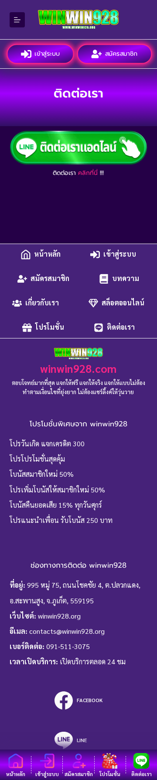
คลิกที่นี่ (88, 172)
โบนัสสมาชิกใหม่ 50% (42, 474)
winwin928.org (59, 615)
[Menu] (17, 19)
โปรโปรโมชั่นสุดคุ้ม (37, 458)
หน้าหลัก (47, 254)
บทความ (125, 278)
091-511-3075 (68, 646)
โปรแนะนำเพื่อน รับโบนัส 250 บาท (61, 520)
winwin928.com (78, 368)
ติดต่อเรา (121, 327)
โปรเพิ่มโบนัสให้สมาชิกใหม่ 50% (57, 489)
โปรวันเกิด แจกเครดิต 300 (47, 443)
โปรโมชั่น (49, 327)
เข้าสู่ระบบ (46, 53)
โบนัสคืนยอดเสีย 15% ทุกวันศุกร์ (56, 504)
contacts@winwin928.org (67, 631)
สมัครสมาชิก (121, 53)
